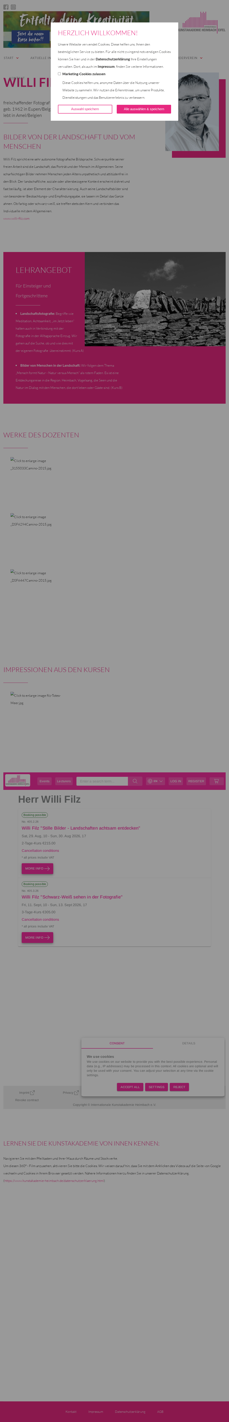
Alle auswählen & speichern (144, 109)
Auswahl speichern (85, 109)
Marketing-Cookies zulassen (84, 74)
